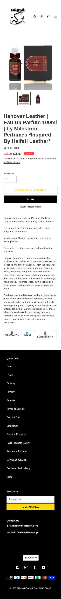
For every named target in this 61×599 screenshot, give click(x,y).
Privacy (11, 391)
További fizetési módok (30, 207)
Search (10, 366)
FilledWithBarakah (25, 588)
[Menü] (55, 16)
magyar (29, 557)
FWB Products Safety (18, 442)
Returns (11, 400)
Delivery (11, 383)
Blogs (10, 476)
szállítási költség (12, 162)
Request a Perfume (17, 451)
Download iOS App (17, 459)
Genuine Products (16, 434)
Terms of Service (16, 408)
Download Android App (18, 468)
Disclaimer (12, 425)
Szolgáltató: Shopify (43, 588)
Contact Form (14, 417)
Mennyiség (9, 173)
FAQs (10, 374)
